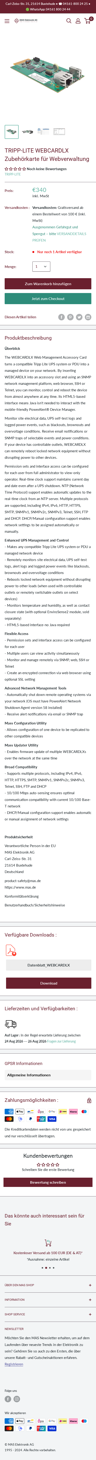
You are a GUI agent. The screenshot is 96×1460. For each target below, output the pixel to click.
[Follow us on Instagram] (17, 1399)
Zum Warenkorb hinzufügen (48, 283)
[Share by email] (88, 316)
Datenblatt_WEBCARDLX (48, 965)
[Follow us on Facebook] (8, 1399)
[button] (15, 169)
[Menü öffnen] (7, 21)
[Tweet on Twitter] (79, 316)
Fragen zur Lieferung (61, 1041)
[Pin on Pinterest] (70, 316)
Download (48, 983)
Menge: (10, 267)
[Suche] (69, 20)
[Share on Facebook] (61, 316)
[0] (87, 21)
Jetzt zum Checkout (48, 298)
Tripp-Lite (13, 174)
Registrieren (14, 1364)
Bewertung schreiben (48, 1182)
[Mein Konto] (78, 20)
